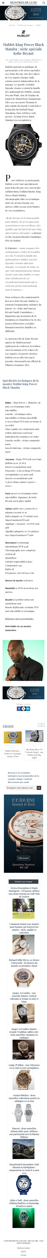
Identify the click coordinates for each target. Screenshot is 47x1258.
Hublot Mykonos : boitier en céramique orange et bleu (12, 753)
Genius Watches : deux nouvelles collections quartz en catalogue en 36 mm (24, 1098)
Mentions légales (23, 1248)
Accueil (11, 25)
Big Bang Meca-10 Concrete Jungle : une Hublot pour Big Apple (34, 753)
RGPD (23, 1251)
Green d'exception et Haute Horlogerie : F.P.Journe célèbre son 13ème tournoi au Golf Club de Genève (24, 892)
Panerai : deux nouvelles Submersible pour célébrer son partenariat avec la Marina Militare (24, 1132)
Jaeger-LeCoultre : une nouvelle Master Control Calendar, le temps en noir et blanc (24, 997)
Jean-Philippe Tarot (16, 60)
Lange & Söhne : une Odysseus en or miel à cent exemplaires (24, 1066)
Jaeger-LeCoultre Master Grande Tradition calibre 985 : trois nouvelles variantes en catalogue (24, 1033)
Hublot (38, 25)
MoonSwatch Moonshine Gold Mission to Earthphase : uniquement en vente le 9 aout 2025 (24, 1168)
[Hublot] (23, 33)
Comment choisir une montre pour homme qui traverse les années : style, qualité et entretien (24, 928)
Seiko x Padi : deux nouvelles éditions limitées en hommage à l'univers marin (24, 1203)
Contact (24, 1255)
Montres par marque (25, 25)
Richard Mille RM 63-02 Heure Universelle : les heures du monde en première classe (24, 963)
